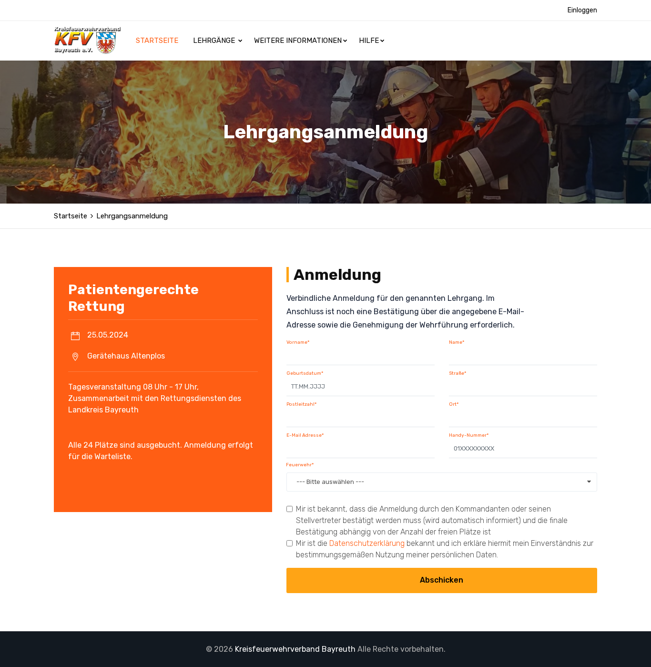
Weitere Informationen (298, 40)
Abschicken (441, 580)
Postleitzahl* (301, 404)
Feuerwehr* (300, 465)
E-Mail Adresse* (305, 435)
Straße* (457, 373)
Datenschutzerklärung (367, 543)
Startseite (158, 40)
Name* (456, 342)
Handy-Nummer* (468, 435)
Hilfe (369, 40)
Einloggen (582, 10)
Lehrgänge (215, 40)
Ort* (453, 404)
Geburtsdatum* (304, 373)
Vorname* (297, 342)
